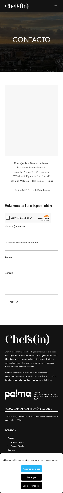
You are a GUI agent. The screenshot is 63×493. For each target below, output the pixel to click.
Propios (11, 437)
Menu (55, 6)
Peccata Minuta (17, 445)
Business (11, 450)
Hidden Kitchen (17, 442)
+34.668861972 (21, 190)
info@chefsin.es (41, 190)
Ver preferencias (31, 485)
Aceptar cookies (31, 469)
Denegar (31, 477)
